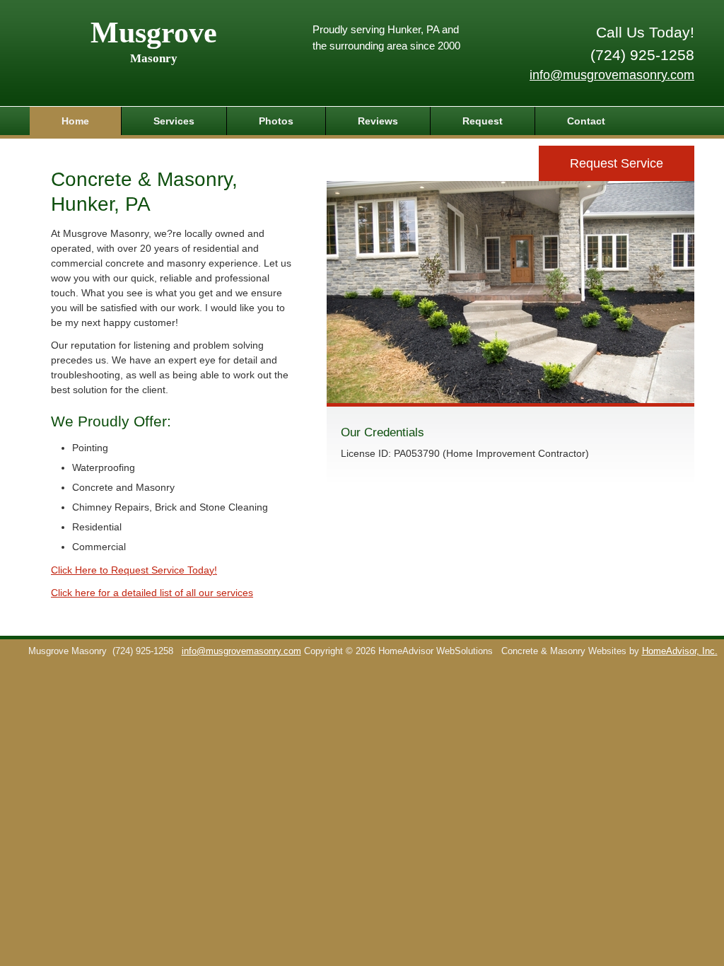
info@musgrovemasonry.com (612, 75)
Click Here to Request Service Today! (134, 570)
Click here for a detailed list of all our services (152, 592)
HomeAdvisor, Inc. (680, 651)
